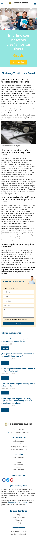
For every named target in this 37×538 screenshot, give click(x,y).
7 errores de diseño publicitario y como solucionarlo (18, 384)
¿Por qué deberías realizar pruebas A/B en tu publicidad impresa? (17, 355)
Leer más (5, 348)
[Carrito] (35, 4)
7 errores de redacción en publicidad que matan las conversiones (16, 340)
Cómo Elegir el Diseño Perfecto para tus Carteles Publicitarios (18, 369)
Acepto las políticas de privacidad (15, 320)
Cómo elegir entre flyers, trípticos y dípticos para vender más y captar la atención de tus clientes (16, 400)
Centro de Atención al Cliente (17, 503)
